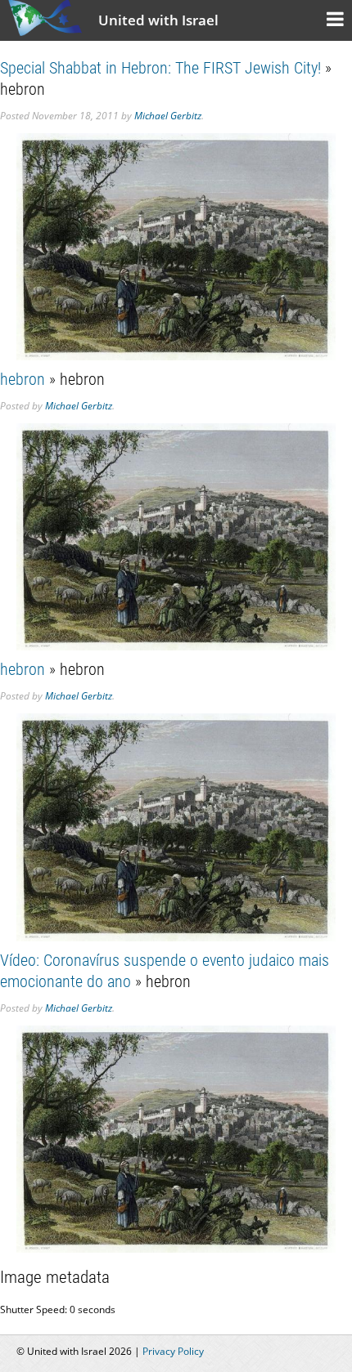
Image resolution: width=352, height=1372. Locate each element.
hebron (22, 379)
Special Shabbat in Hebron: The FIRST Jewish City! (160, 68)
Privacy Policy (173, 1351)
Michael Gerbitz (167, 116)
